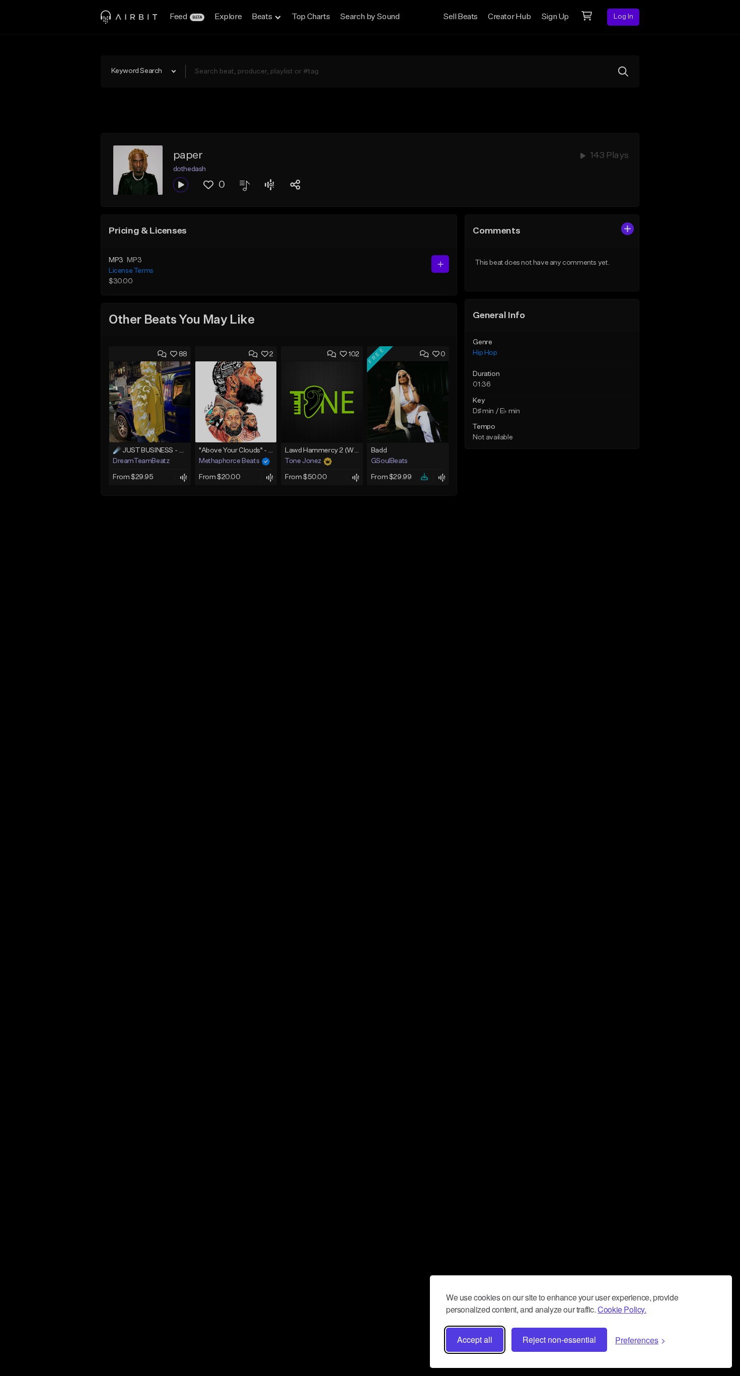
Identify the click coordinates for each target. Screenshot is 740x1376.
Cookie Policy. (622, 1309)
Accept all (474, 1339)
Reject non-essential (559, 1339)
